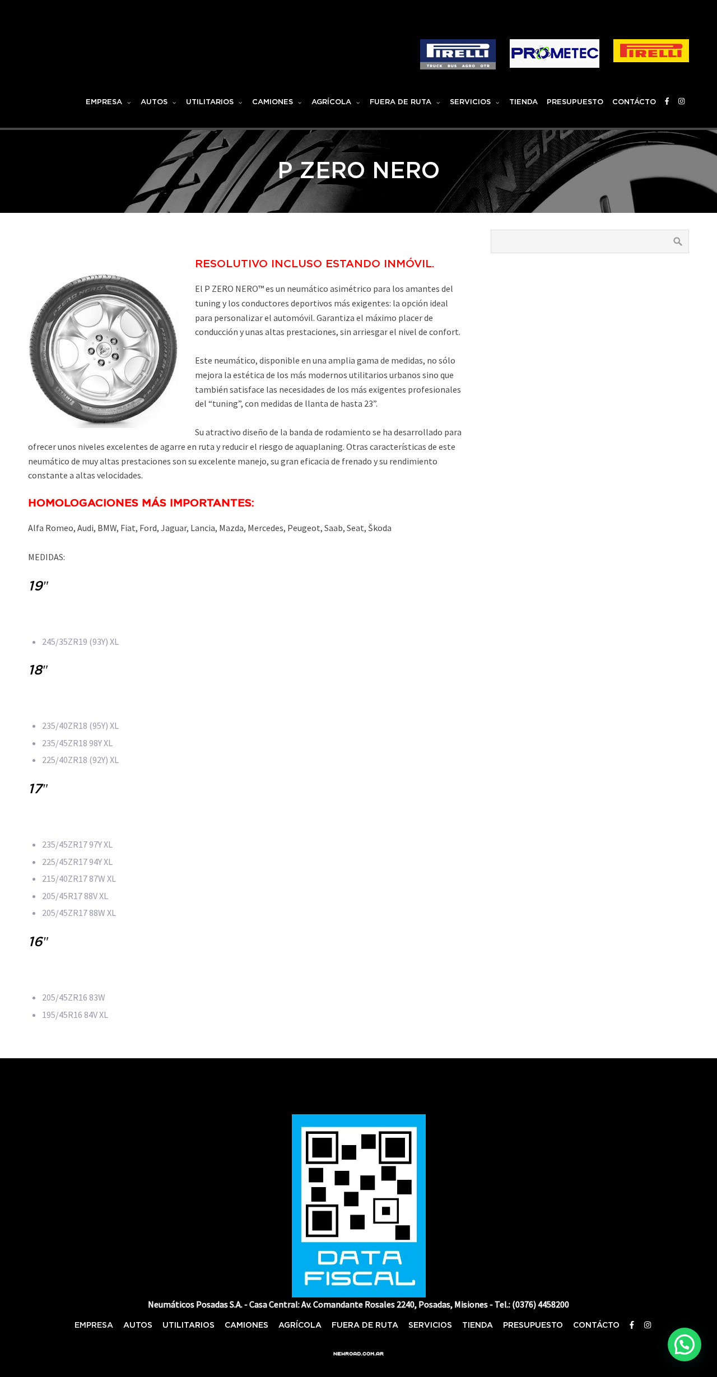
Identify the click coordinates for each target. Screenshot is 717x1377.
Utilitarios (210, 102)
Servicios (470, 102)
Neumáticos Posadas (138, 34)
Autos (154, 102)
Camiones (272, 102)
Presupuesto (575, 102)
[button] (684, 1344)
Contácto (634, 102)
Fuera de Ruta (400, 102)
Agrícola (331, 102)
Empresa (104, 102)
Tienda (523, 102)
